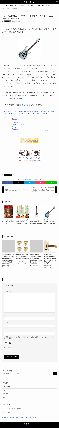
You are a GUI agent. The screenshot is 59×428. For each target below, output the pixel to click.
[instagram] (26, 424)
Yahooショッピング (19, 124)
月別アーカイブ (7, 390)
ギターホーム (29, 2)
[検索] (55, 373)
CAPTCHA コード (9, 347)
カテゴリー (6, 394)
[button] (7, 182)
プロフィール (6, 386)
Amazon (15, 122)
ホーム (5, 379)
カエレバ (47, 130)
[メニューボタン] (2, 2)
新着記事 (5, 383)
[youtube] (30, 424)
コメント (7, 291)
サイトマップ (6, 412)
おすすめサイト (7, 401)
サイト (6, 330)
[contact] (34, 424)
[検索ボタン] (57, 2)
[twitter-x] (25, 424)
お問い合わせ (6, 404)
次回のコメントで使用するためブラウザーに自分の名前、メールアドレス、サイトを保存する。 (30, 337)
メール (6, 323)
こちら (22, 105)
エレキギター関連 (7, 21)
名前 (5, 316)
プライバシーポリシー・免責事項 (12, 408)
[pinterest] (28, 424)
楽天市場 (16, 119)
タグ (4, 397)
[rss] (32, 424)
